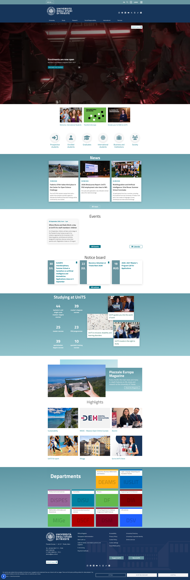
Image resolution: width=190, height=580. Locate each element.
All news (95, 206)
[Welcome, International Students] (71, 117)
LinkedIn (125, 13)
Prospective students (55, 145)
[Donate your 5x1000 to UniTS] (119, 117)
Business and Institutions (119, 145)
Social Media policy (114, 546)
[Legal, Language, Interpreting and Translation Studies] (131, 478)
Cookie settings (113, 543)
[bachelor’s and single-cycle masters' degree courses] (57, 310)
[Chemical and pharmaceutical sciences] (83, 517)
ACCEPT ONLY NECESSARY (142, 575)
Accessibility (112, 533)
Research (74, 20)
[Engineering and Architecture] (131, 498)
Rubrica (131, 2)
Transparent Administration (85, 536)
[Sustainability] (63, 420)
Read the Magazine (132, 387)
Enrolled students (71, 145)
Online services (130, 540)
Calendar (137, 246)
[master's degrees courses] (75, 308)
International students (103, 145)
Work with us (81, 540)
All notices (95, 287)
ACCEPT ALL (173, 575)
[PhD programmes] (75, 328)
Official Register (82, 533)
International (106, 20)
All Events (95, 246)
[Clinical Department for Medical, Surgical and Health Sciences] (107, 517)
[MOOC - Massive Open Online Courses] (95, 420)
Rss (141, 13)
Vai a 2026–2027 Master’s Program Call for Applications (127, 272)
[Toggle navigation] (141, 2)
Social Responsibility (90, 20)
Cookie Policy (113, 540)
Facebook (122, 13)
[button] (3, 576)
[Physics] (107, 498)
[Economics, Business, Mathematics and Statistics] (107, 478)
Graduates (87, 144)
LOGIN (136, 2)
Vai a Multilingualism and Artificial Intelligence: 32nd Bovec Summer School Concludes (126, 181)
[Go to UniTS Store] (127, 448)
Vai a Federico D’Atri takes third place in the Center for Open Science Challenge (63, 181)
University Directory (132, 533)
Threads (135, 13)
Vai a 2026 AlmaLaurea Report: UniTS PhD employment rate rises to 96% (95, 181)
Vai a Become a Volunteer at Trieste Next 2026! (95, 272)
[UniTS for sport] (63, 448)
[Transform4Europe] (95, 117)
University (52, 20)
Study (63, 20)
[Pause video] (79, 67)
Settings (110, 575)
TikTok (138, 13)
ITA (124, 2)
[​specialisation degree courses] (57, 343)
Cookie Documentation (15, 576)
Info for (49, 2)
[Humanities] (83, 498)
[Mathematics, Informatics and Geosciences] (59, 517)
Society (135, 144)
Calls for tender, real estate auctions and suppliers (89, 544)
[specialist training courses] (75, 343)
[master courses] (57, 328)
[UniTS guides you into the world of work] (121, 308)
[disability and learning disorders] (100, 326)
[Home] (59, 11)
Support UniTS (116, 558)
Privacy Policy (113, 536)
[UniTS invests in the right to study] (127, 334)
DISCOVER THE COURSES (56, 67)
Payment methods (83, 551)
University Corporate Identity (134, 536)
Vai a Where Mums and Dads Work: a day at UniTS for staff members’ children (63, 231)
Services (119, 20)
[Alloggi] (95, 448)
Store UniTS (136, 558)
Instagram (119, 13)
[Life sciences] (131, 517)
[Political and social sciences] (59, 498)
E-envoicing (81, 548)
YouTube (128, 13)
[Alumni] (127, 420)
